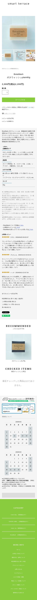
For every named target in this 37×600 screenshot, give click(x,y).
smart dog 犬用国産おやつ (18, 514)
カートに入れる (20, 100)
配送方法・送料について (18, 557)
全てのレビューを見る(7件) (10, 293)
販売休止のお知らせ (18, 592)
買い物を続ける (6, 307)
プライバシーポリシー (18, 565)
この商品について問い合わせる (11, 304)
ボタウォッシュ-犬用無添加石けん (10, 68)
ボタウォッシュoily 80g (18, 361)
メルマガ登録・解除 (18, 577)
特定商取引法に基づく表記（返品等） (13, 298)
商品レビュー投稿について (18, 580)
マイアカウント (18, 573)
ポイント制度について (18, 584)
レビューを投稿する (8, 121)
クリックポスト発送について (18, 588)
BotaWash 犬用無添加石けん (18, 534)
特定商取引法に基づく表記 (18, 561)
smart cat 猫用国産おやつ (18, 528)
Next (33, 55)
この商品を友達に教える (9, 301)
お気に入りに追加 (9, 113)
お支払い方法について (18, 553)
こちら (29, 107)
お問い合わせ (18, 569)
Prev (3, 55)
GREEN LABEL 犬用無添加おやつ (18, 521)
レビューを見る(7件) (8, 118)
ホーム (18, 549)
